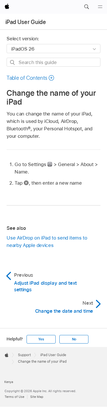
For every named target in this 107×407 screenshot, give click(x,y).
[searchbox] (53, 62)
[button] (86, 7)
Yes (41, 339)
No (74, 339)
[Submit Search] (13, 62)
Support (24, 355)
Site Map (36, 397)
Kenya (8, 382)
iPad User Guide (25, 22)
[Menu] (100, 7)
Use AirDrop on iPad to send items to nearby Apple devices (47, 241)
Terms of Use (14, 397)
